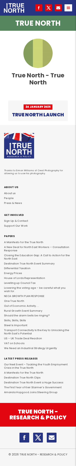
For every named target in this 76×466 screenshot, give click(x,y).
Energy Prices (13, 273)
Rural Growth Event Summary (23, 311)
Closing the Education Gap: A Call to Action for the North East (37, 257)
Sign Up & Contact (16, 221)
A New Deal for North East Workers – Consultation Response (36, 248)
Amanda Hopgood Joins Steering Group (30, 392)
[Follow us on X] (48, 8)
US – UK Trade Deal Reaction (23, 338)
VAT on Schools (14, 343)
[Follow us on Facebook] (38, 8)
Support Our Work (16, 226)
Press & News (13, 203)
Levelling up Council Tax (19, 283)
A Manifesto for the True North (23, 242)
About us (10, 193)
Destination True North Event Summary (29, 263)
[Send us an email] (58, 8)
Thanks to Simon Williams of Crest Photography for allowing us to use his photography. (33, 172)
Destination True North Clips (22, 377)
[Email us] (52, 437)
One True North (14, 301)
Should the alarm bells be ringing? (27, 315)
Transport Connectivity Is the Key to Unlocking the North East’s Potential (36, 331)
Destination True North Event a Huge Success (33, 382)
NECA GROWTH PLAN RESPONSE (24, 296)
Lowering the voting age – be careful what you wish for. (35, 289)
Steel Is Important (15, 325)
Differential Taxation (17, 268)
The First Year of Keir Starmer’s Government (33, 387)
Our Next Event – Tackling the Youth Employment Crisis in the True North (36, 366)
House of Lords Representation (24, 278)
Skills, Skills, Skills (15, 320)
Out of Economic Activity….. (21, 306)
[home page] (14, 7)
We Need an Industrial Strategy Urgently (30, 348)
